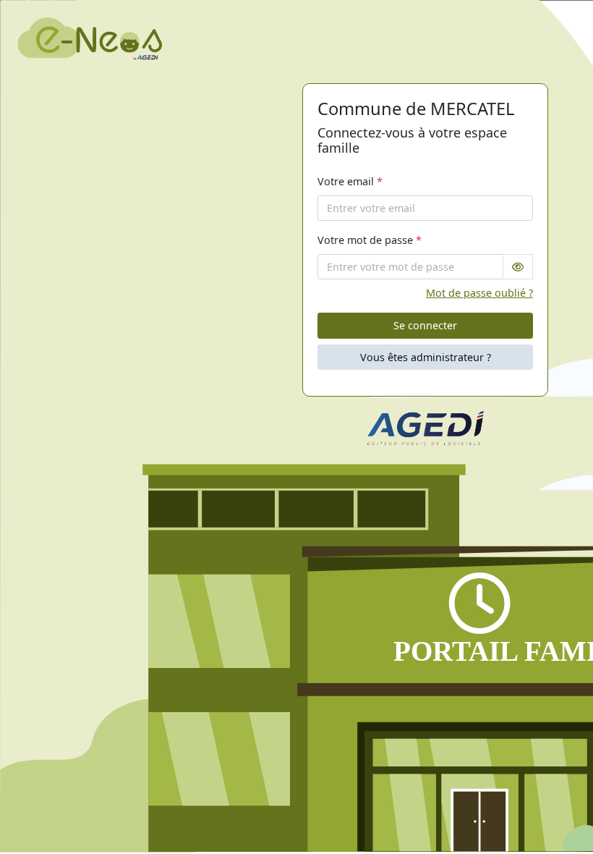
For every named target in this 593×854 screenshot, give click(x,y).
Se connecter (425, 325)
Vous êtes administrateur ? (425, 357)
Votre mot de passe (369, 240)
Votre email (350, 181)
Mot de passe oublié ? (479, 293)
